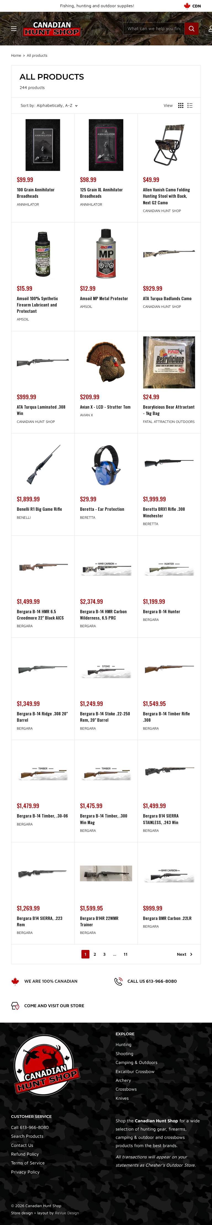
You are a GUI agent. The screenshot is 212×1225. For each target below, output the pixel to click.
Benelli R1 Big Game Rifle (39, 509)
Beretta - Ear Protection (102, 509)
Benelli (24, 517)
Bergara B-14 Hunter (161, 611)
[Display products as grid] (180, 105)
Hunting (123, 1044)
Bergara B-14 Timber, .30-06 (42, 816)
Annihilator (28, 204)
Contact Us (22, 1145)
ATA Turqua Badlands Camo (167, 298)
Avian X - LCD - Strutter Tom (105, 407)
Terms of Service (28, 1162)
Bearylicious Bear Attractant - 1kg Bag (169, 410)
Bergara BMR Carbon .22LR (167, 918)
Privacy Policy (25, 1171)
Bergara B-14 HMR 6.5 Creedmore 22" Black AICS (40, 614)
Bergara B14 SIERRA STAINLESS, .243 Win (161, 819)
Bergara (25, 626)
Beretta (87, 517)
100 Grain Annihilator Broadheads (36, 192)
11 (126, 954)
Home (16, 55)
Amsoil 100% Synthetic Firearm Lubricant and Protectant (37, 304)
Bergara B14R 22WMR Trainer (99, 921)
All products (37, 55)
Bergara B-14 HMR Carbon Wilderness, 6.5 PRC (103, 614)
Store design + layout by (45, 1212)
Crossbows (126, 1089)
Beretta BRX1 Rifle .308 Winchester (164, 512)
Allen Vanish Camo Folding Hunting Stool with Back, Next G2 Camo (166, 195)
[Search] (191, 29)
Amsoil (23, 319)
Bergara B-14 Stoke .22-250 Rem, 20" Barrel (105, 716)
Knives (122, 1098)
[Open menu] (14, 28)
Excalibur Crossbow (135, 1071)
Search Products (27, 1136)
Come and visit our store (54, 1005)
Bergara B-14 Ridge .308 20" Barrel (42, 716)
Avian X (86, 415)
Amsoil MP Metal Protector (104, 298)
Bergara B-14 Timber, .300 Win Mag (103, 819)
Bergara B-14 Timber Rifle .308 (166, 716)
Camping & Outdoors (136, 1062)
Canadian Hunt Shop (162, 210)
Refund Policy (25, 1153)
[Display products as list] (189, 105)
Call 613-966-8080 (30, 1127)
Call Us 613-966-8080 (152, 981)
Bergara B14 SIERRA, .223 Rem (39, 921)
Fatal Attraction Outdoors (169, 421)
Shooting (124, 1053)
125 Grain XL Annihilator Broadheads (101, 192)
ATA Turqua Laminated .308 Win (41, 410)
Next (181, 954)
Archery (123, 1080)
